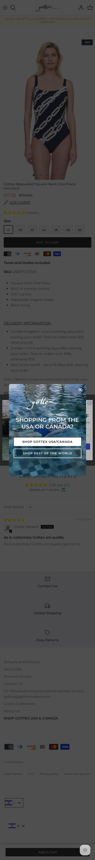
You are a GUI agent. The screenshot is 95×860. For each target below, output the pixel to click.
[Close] (80, 390)
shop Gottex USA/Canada (47, 441)
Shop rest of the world (47, 453)
